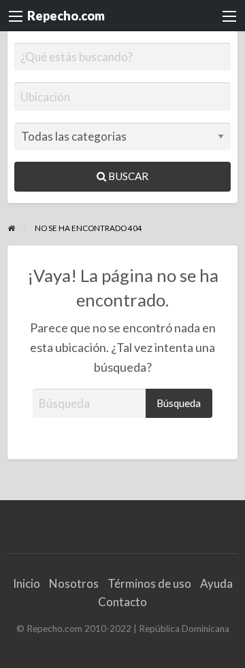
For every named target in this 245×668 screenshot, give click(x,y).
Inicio (26, 583)
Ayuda (216, 583)
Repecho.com (66, 15)
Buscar (127, 176)
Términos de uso (149, 583)
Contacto (122, 602)
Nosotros (74, 583)
